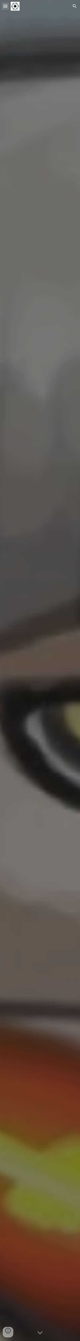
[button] (5, 6)
